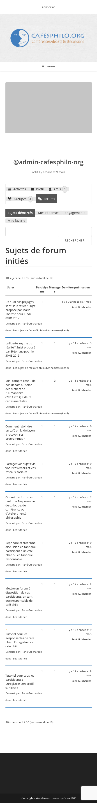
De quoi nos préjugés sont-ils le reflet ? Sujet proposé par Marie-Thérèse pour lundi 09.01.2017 (20, 310)
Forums (49, 199)
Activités (19, 189)
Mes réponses (48, 213)
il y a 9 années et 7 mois (77, 302)
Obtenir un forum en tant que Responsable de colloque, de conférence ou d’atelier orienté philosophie (20, 507)
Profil (39, 189)
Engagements (75, 213)
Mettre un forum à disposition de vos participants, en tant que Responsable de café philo (18, 596)
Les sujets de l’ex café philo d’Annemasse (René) (41, 330)
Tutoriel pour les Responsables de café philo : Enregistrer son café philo (20, 640)
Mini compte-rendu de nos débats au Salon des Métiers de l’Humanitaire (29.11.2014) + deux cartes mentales (20, 391)
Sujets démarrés (20, 213)
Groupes (22, 199)
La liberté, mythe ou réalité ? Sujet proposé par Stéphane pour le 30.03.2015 (20, 349)
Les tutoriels (20, 451)
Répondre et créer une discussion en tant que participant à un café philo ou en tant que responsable (20, 551)
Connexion (48, 7)
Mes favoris (16, 220)
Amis (59, 189)
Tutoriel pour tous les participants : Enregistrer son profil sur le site (19, 681)
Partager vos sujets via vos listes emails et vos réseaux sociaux (20, 468)
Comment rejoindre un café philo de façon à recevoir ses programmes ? (20, 432)
